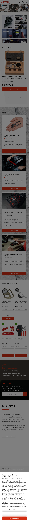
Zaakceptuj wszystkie (14, 518)
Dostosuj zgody (14, 514)
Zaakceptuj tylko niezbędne (14, 509)
